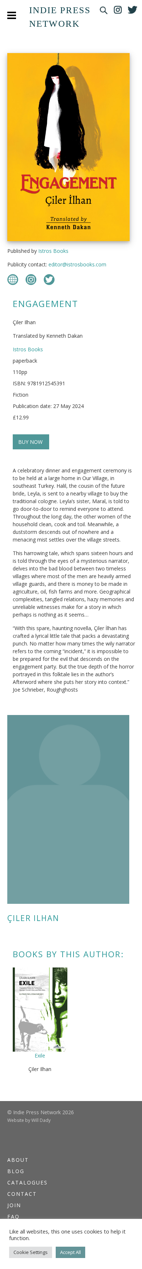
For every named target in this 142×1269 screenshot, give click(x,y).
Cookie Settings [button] (30, 1252)
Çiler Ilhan (33, 918)
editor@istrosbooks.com (77, 264)
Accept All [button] (70, 1252)
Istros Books (53, 250)
